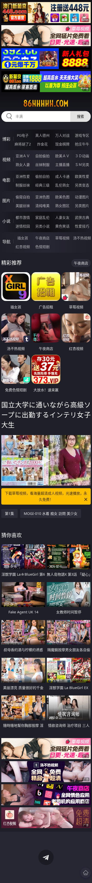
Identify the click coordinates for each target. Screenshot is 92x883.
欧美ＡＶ (62, 155)
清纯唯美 (42, 205)
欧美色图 (62, 196)
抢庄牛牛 (82, 144)
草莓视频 (62, 238)
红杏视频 (23, 246)
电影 (6, 180)
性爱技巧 (82, 226)
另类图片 (82, 205)
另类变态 (82, 185)
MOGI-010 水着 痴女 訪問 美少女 (50, 513)
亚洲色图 (42, 196)
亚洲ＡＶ (23, 155)
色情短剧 (42, 246)
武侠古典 (82, 217)
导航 (6, 241)
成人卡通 (62, 176)
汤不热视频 (82, 238)
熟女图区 (62, 205)
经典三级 (42, 185)
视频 (6, 159)
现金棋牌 (62, 144)
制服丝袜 (23, 185)
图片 (6, 200)
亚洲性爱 (23, 176)
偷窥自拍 (23, 196)
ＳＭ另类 (82, 164)
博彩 (6, 139)
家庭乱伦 (42, 217)
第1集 (9, 513)
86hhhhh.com (45, 103)
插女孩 (22, 238)
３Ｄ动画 (82, 155)
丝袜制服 (42, 164)
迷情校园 (23, 226)
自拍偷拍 (42, 155)
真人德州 (42, 135)
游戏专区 (82, 135)
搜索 (80, 116)
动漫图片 (82, 196)
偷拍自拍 (42, 176)
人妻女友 (62, 217)
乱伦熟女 (62, 185)
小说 (6, 221)
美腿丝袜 (23, 205)
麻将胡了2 (23, 144)
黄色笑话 (62, 226)
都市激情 (23, 217)
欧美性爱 (82, 176)
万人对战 (62, 135)
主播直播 (62, 164)
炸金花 (42, 144)
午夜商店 (42, 238)
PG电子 (23, 135)
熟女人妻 (23, 164)
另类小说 (42, 226)
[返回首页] (85, 873)
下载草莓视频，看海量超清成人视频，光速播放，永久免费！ (46, 496)
